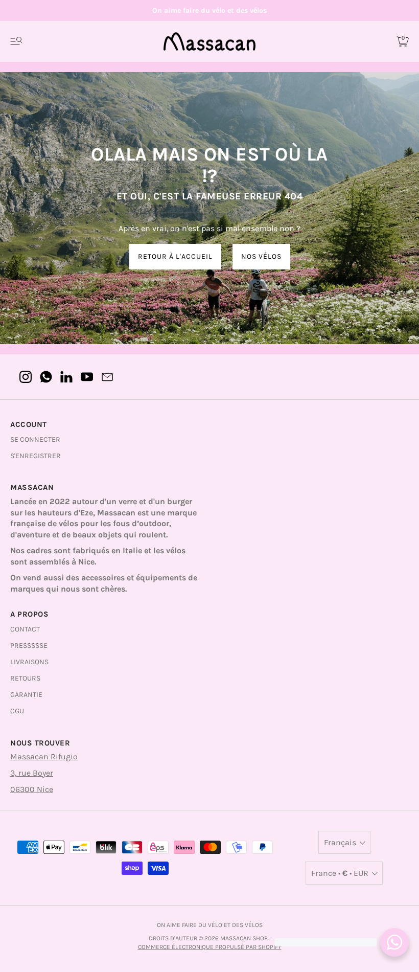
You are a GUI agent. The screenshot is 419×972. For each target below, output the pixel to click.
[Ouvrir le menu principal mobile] (16, 41)
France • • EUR (339, 873)
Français (340, 842)
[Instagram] (25, 377)
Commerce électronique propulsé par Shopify (210, 947)
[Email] (107, 377)
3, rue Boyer (31, 773)
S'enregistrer (35, 455)
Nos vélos (261, 256)
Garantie (26, 694)
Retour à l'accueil (175, 256)
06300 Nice (31, 789)
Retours (25, 678)
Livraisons (29, 662)
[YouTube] (87, 377)
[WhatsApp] (46, 377)
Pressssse (29, 645)
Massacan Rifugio (44, 756)
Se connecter (35, 439)
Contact (25, 629)
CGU (17, 711)
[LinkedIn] (66, 377)
